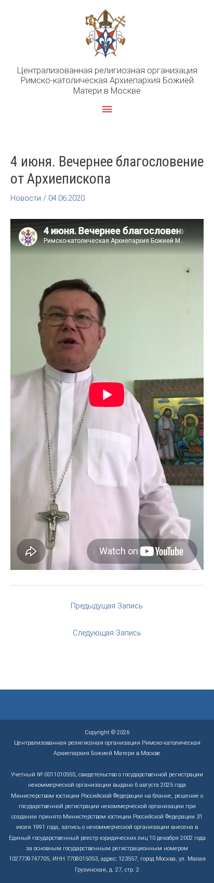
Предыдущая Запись (107, 606)
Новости (25, 198)
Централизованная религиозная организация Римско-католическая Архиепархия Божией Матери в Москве (107, 81)
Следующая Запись (107, 633)
